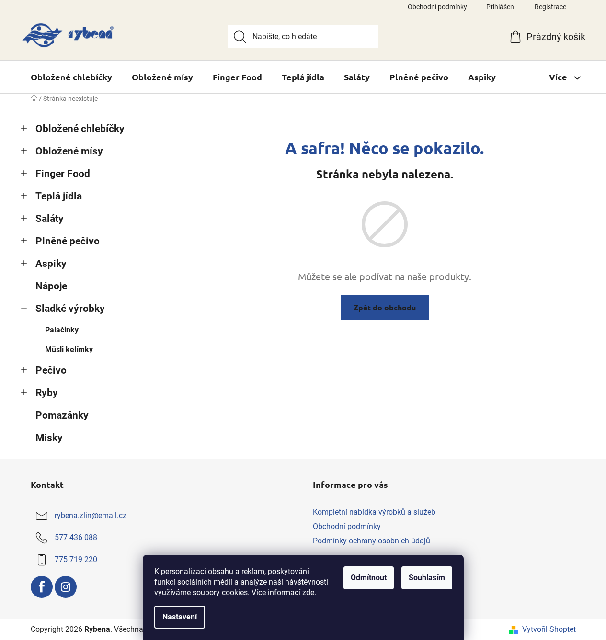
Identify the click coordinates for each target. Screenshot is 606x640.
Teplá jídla (58, 196)
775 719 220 (76, 559)
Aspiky (51, 263)
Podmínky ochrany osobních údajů (371, 540)
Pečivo (51, 370)
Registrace (550, 7)
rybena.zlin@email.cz (90, 515)
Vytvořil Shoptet (549, 629)
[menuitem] (71, 77)
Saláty (49, 218)
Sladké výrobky (70, 308)
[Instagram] (66, 587)
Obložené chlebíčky (80, 128)
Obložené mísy (69, 151)
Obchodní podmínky (437, 7)
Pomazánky (62, 415)
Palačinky (62, 329)
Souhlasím (427, 577)
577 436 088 (76, 537)
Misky (49, 437)
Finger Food (62, 173)
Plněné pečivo (67, 241)
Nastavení (179, 616)
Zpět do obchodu (385, 307)
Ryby (46, 392)
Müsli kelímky (69, 349)
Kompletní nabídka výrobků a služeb (374, 512)
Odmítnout (369, 577)
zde (308, 592)
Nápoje (51, 286)
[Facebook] (42, 587)
